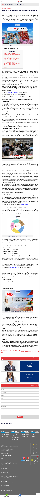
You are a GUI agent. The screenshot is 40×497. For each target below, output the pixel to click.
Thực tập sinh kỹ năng (15, 435)
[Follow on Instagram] (24, 458)
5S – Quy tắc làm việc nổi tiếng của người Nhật (12, 63)
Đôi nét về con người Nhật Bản (9, 53)
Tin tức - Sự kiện (8, 8)
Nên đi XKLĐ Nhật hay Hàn (14, 267)
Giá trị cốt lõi (4, 439)
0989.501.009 (29, 366)
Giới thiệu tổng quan (5, 434)
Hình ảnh (33, 436)
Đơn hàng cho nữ (25, 436)
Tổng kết (5, 67)
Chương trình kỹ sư (15, 437)
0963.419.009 (29, 377)
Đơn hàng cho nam (25, 434)
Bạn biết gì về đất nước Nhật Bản (12, 92)
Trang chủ (2, 4)
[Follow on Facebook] (22, 458)
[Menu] (1, 1)
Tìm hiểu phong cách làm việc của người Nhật (11, 54)
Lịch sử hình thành (5, 436)
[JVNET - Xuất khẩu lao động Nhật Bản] (20, 1)
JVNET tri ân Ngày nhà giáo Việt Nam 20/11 (29, 351)
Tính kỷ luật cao (7, 55)
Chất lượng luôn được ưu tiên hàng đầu (11, 58)
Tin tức (3, 8)
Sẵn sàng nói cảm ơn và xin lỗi (10, 59)
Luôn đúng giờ (7, 57)
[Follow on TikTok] (26, 458)
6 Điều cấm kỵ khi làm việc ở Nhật (9, 64)
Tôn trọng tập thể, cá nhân (9, 62)
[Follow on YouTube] (28, 458)
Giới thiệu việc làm (15, 439)
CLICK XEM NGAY (24, 204)
